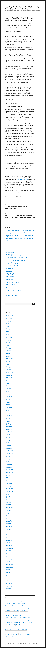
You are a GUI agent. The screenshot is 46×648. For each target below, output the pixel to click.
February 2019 (9, 407)
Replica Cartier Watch (10, 629)
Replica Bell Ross (9, 279)
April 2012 (8, 537)
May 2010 (8, 574)
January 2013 (8, 523)
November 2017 (9, 431)
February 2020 (9, 388)
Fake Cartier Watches (10, 617)
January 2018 (8, 428)
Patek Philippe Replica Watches (13, 276)
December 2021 (9, 353)
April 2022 (8, 347)
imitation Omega (27, 622)
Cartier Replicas (19, 605)
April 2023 (8, 328)
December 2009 (9, 581)
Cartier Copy (19, 601)
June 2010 (8, 572)
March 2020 (8, 386)
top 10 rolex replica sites (22, 179)
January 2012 (8, 542)
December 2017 (9, 429)
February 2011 (9, 559)
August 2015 (8, 474)
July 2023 (8, 323)
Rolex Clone (20, 196)
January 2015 (8, 485)
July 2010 (8, 570)
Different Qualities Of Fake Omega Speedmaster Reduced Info (19, 238)
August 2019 (8, 397)
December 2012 (9, 524)
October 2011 (8, 547)
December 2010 (9, 562)
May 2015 (8, 478)
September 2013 (9, 510)
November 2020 (9, 374)
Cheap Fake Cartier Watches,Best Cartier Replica (16, 260)
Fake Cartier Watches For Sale (12, 263)
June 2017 (8, 439)
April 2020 (8, 385)
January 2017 (8, 447)
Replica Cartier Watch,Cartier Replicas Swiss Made (17, 281)
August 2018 (8, 416)
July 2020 (8, 380)
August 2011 (8, 550)
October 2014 (9, 489)
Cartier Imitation (21, 603)
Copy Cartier (23, 610)
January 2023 (9, 332)
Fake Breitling (9, 262)
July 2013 (8, 513)
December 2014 (9, 486)
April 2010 (8, 575)
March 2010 (8, 577)
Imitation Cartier (25, 620)
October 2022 (9, 337)
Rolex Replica (21, 631)
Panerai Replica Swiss (10, 273)
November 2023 (9, 316)
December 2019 (9, 391)
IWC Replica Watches (10, 270)
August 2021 (8, 359)
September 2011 (9, 548)
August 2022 (8, 340)
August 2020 (8, 378)
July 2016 (8, 456)
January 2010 (8, 580)
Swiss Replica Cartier (10, 636)
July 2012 (8, 532)
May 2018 (8, 421)
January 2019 (8, 409)
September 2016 (9, 453)
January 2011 (8, 561)
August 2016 (8, 455)
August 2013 (8, 512)
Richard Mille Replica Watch (12, 285)
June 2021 (8, 363)
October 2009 (9, 585)
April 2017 (8, 442)
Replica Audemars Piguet (11, 278)
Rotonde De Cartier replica (11, 634)
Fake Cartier (8, 615)
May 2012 (8, 535)
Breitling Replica (9, 254)
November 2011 (9, 545)
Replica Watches (22, 629)
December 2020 (9, 372)
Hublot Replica (9, 266)
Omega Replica (9, 271)
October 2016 (9, 451)
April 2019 (8, 404)
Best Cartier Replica (10, 252)
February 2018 (9, 426)
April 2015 (8, 480)
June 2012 (8, 534)
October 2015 (9, 470)
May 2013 (8, 516)
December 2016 (9, 448)
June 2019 (8, 401)
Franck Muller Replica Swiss (12, 265)
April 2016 (8, 461)
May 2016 (8, 459)
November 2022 (9, 336)
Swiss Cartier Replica (24, 634)
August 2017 (8, 435)
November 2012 (9, 526)
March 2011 (8, 558)
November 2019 (9, 393)
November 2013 (9, 507)
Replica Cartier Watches (18, 57)
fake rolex (7, 620)
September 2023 (9, 320)
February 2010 (9, 578)
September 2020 (9, 377)
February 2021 (9, 369)
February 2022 (9, 350)
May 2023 (8, 326)
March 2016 (8, 462)
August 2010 (8, 569)
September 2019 (9, 396)
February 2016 (9, 464)
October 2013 (8, 508)
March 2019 (8, 405)
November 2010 (9, 564)
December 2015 (9, 467)
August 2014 (8, 493)
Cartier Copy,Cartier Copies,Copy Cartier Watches (16, 255)
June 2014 (8, 496)
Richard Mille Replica (10, 284)
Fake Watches (15, 620)
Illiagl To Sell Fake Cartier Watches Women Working (17, 240)
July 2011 (7, 551)
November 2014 (9, 488)
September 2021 (9, 358)
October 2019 (9, 394)
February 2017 (9, 445)
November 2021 (9, 355)
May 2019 (8, 402)
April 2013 (8, 518)
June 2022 (8, 343)
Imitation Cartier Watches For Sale (13, 622)
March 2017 (8, 443)
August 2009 (8, 588)
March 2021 (8, 367)
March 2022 (8, 348)
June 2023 (8, 324)
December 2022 (9, 334)
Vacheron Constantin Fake (12, 295)
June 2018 (8, 420)
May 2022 (8, 345)
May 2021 (8, 364)
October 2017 (8, 432)
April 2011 (8, 556)
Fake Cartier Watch (18, 615)
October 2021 (9, 356)
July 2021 (8, 361)
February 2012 (9, 540)
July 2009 (8, 589)
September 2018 (9, 415)
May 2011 (8, 555)
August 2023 (8, 321)
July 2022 (8, 342)
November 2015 (9, 469)
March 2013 (8, 520)
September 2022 (9, 339)
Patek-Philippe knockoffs (11, 627)
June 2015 (8, 477)
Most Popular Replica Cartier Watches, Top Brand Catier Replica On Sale (22, 8)
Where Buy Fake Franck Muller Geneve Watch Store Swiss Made (20, 230)
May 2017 (8, 440)
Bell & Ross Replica (10, 251)
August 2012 (8, 531)
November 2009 (9, 583)
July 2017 (8, 437)
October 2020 (9, 375)
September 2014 (9, 491)
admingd (8, 196)
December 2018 (9, 410)
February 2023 (9, 331)
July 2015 (8, 475)
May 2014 (8, 497)
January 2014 (8, 504)
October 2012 (9, 528)
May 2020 (8, 383)
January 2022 (9, 351)
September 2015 (9, 472)
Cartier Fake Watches (10, 603)
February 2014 (9, 502)
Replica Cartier (23, 627)
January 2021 (8, 370)
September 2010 (9, 567)
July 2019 (8, 399)
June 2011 (8, 553)
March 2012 (8, 539)
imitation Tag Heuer (10, 624)
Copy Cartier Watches (10, 612)
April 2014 (8, 499)
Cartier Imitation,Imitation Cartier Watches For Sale (17, 257)
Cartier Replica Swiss (10, 608)
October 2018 (9, 413)
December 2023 (9, 315)
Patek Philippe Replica (10, 274)
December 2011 (9, 543)
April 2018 (8, 423)
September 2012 (9, 529)
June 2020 (8, 382)
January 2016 (8, 466)
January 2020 (9, 389)
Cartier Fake (27, 601)
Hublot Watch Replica (10, 268)
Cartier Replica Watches (11, 259)
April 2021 (8, 366)
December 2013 (9, 505)
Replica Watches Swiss (10, 631)
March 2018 (8, 424)
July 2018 (8, 418)
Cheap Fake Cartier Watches (12, 610)
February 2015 (9, 483)
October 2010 (9, 566)
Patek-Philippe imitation (22, 624)
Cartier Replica (9, 605)
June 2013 (8, 515)
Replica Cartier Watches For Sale (13, 282)
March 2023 (8, 329)
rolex (7, 287)
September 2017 (9, 434)
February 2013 (9, 521)
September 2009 (9, 586)
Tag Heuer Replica (10, 293)
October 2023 (9, 318)
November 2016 (9, 450)
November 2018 (9, 412)
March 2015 (8, 482)
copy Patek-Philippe (22, 612)
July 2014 (8, 494)
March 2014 (8, 501)
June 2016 (8, 458)
